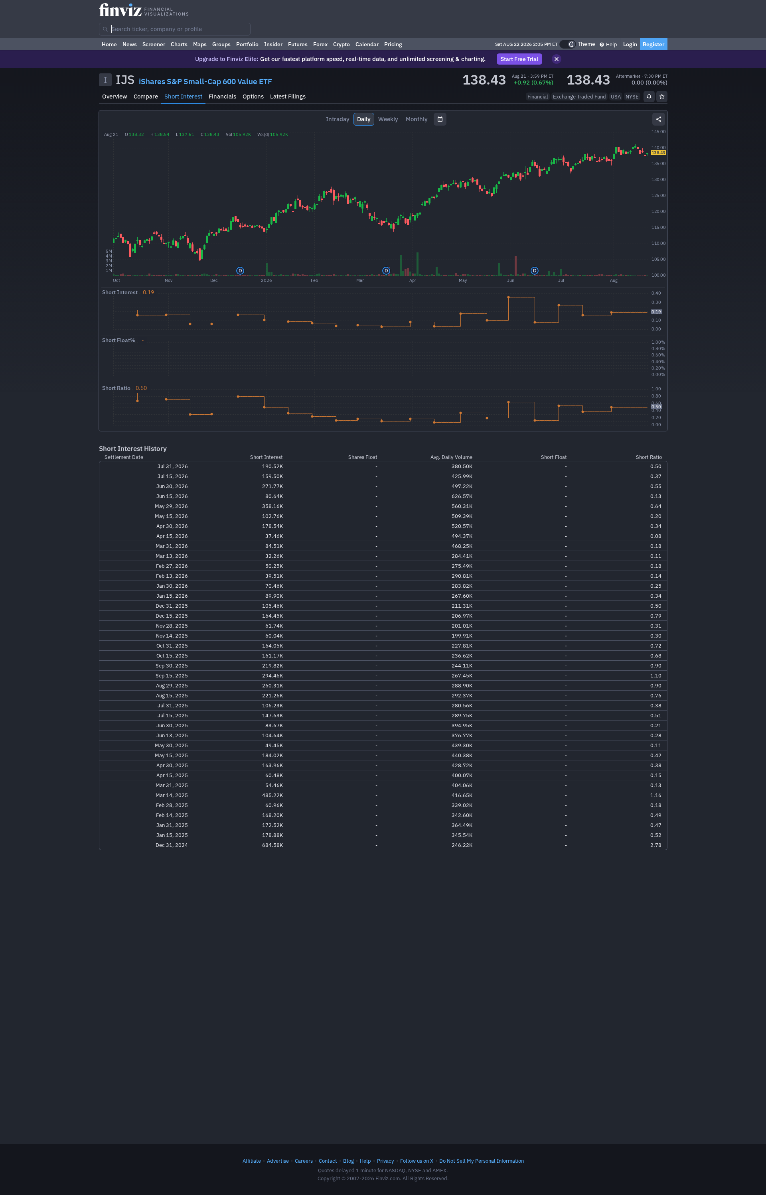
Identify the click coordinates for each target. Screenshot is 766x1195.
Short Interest (183, 96)
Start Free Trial (519, 59)
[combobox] (175, 29)
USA (616, 96)
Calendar (367, 44)
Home (109, 44)
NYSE (632, 96)
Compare (146, 96)
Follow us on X (416, 1161)
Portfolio (247, 44)
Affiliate (252, 1161)
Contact (328, 1161)
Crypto (341, 44)
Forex (320, 44)
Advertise (278, 1161)
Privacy (385, 1161)
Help (611, 44)
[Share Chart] (658, 119)
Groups (221, 44)
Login (630, 44)
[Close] (556, 59)
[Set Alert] (649, 96)
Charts (179, 44)
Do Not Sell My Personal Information (481, 1161)
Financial (537, 96)
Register (654, 44)
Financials (222, 96)
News (129, 44)
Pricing (393, 44)
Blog (348, 1161)
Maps (200, 44)
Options (253, 96)
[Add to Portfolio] (661, 96)
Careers (304, 1161)
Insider (273, 44)
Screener (153, 44)
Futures (298, 44)
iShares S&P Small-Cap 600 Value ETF (205, 81)
